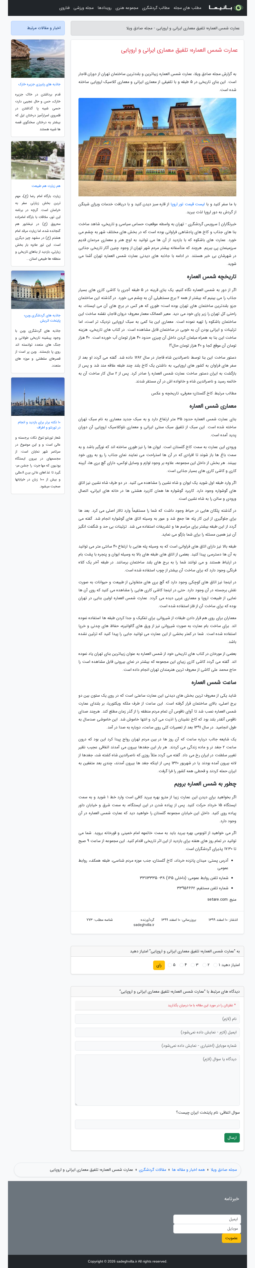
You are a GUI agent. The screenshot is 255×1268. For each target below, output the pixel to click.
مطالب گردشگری (156, 8)
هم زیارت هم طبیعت (46, 186)
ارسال (232, 1138)
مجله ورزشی (83, 8)
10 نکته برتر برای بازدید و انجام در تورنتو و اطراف (39, 425)
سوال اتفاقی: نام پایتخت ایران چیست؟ (208, 1113)
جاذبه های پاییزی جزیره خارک (39, 84)
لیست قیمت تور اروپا (188, 204)
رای (159, 965)
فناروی (64, 8)
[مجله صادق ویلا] (225, 8)
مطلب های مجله (187, 8)
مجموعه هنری (127, 8)
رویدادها (105, 8)
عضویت (231, 1238)
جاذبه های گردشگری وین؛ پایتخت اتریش (42, 318)
